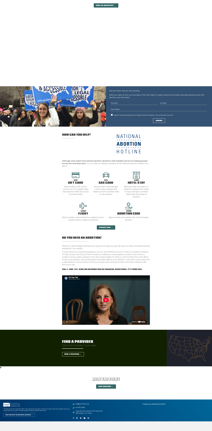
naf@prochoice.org (82, 404)
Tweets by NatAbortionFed (153, 404)
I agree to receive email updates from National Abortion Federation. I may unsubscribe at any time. (143, 115)
